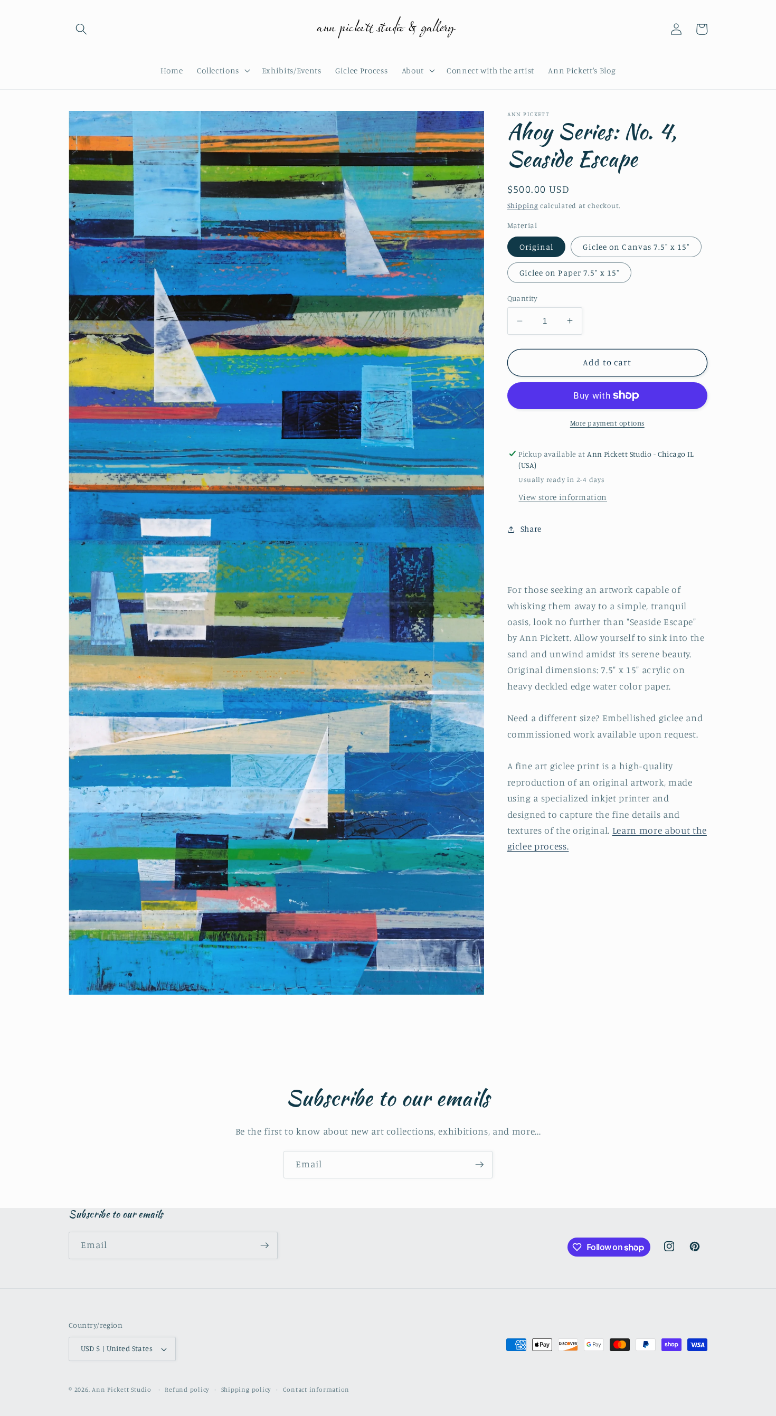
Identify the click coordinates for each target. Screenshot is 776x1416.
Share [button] (531, 529)
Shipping (522, 205)
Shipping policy (246, 1389)
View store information (562, 497)
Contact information (316, 1389)
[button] (81, 29)
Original (536, 246)
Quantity (522, 298)
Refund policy (187, 1389)
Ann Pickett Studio (122, 1389)
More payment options (607, 423)
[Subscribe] (479, 1164)
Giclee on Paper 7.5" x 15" (569, 272)
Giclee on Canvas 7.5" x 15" (636, 246)
